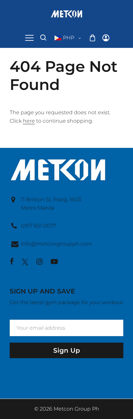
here (29, 121)
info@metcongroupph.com (56, 244)
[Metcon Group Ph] (66, 13)
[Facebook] (12, 262)
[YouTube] (54, 262)
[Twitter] (25, 262)
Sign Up (66, 350)
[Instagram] (39, 262)
